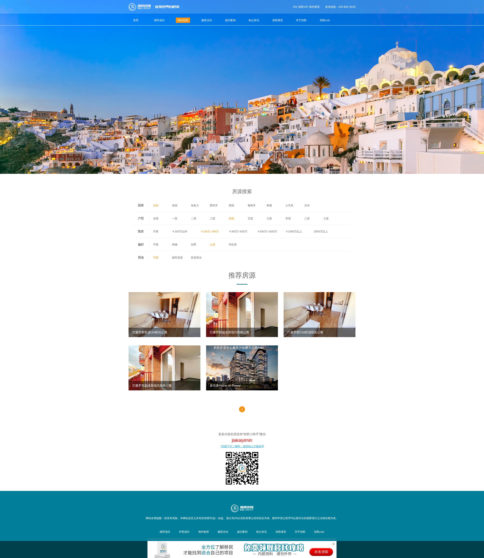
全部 (155, 205)
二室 (193, 218)
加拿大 (195, 205)
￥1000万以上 (293, 231)
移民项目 (159, 20)
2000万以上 (321, 231)
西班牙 (214, 205)
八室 (307, 218)
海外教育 (314, 6)
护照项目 (184, 531)
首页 (135, 20)
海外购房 (183, 20)
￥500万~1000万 (267, 231)
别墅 (193, 244)
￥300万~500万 (238, 231)
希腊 (269, 205)
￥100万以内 (179, 231)
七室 (326, 218)
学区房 (233, 244)
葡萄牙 (252, 205)
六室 (269, 218)
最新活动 (206, 20)
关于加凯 (301, 20)
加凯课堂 (277, 20)
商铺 (174, 244)
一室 (174, 218)
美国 (174, 205)
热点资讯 (254, 20)
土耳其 (289, 205)
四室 (231, 218)
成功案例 (230, 20)
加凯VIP (303, 6)
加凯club (325, 20)
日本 (307, 205)
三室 (212, 218)
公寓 (212, 244)
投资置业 (196, 257)
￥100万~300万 (209, 231)
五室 (250, 218)
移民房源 (177, 257)
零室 (288, 218)
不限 (155, 231)
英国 (231, 205)
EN (295, 6)
